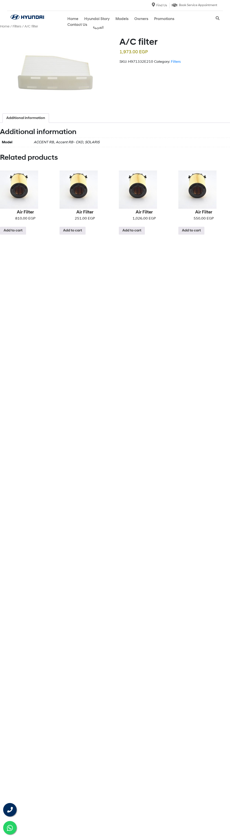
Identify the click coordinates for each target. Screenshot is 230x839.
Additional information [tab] (25, 118)
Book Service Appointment (198, 5)
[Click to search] (217, 19)
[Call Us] (10, 810)
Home (72, 19)
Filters (176, 62)
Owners (141, 19)
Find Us (161, 5)
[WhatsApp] (10, 828)
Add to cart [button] (13, 230)
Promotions (164, 19)
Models (121, 19)
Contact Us (77, 25)
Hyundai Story (97, 19)
